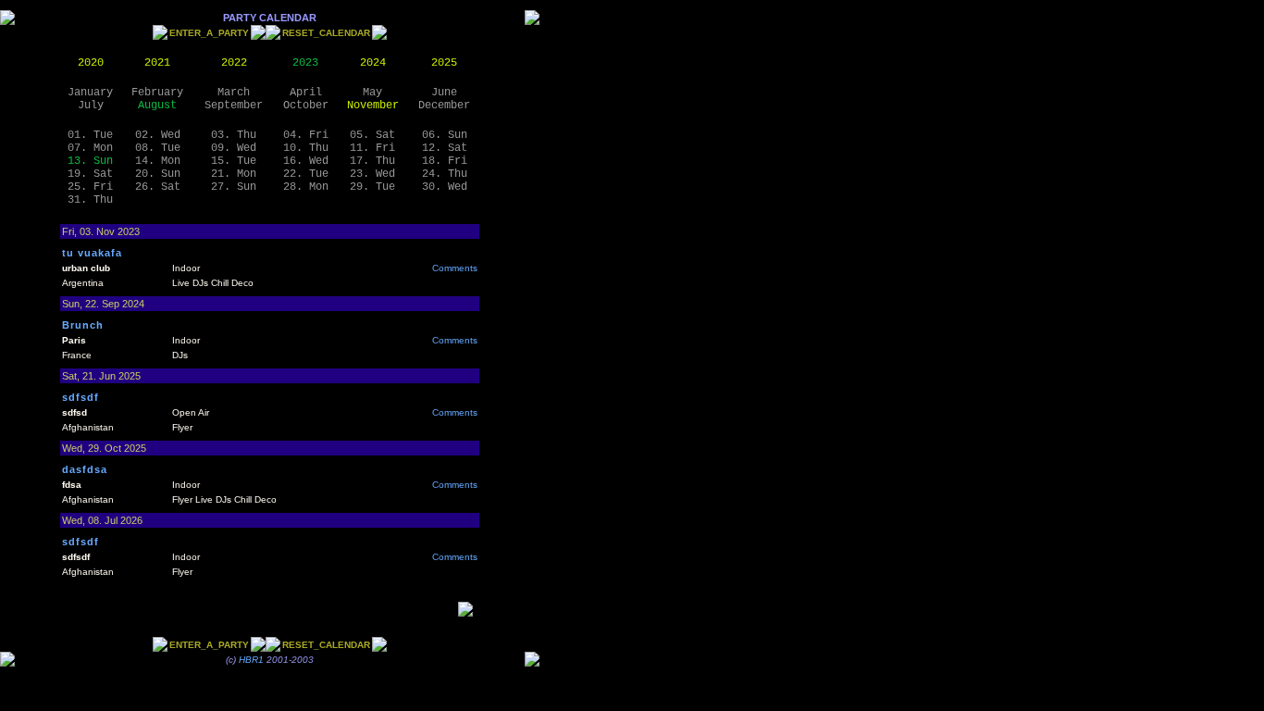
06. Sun (444, 135)
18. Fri (444, 161)
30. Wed (444, 187)
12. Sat (444, 148)
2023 (305, 62)
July (91, 105)
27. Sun (233, 187)
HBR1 (251, 660)
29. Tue (372, 187)
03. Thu (233, 135)
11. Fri (372, 148)
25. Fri (90, 187)
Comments (454, 268)
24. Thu (444, 174)
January (90, 92)
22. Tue (305, 174)
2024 (373, 62)
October (305, 105)
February (157, 92)
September (233, 105)
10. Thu (305, 148)
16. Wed (305, 161)
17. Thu (372, 161)
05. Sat (372, 135)
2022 (234, 62)
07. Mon (90, 148)
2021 (157, 62)
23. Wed (372, 174)
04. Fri (305, 135)
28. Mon (305, 187)
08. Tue (157, 148)
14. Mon (157, 161)
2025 (444, 62)
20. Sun (157, 174)
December (444, 105)
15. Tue (233, 161)
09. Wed (233, 148)
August (157, 105)
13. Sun (90, 161)
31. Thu (90, 199)
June (444, 92)
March (233, 92)
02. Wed (157, 135)
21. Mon (233, 174)
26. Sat (157, 187)
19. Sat (90, 174)
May (372, 92)
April (306, 92)
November (373, 105)
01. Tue (90, 135)
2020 (91, 62)
